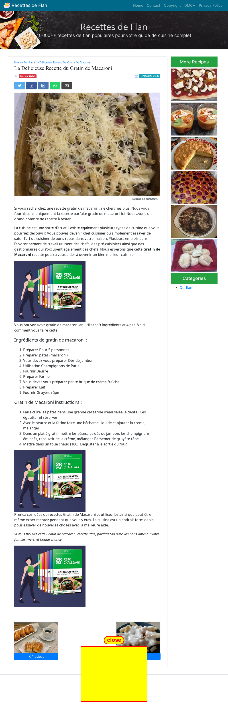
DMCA (189, 5)
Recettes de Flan (28, 5)
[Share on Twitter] (19, 85)
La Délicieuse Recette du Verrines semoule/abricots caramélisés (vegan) (192, 117)
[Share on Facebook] (31, 85)
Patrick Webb (27, 76)
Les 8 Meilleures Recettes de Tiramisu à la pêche (194, 220)
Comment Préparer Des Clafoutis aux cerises (194, 186)
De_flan (28, 62)
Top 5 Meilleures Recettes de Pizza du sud (192, 83)
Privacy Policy (211, 5)
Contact (153, 5)
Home (138, 5)
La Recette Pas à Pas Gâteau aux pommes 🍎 (192, 152)
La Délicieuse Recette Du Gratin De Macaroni (64, 62)
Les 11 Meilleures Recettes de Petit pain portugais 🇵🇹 (193, 254)
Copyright (172, 5)
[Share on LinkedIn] (43, 85)
